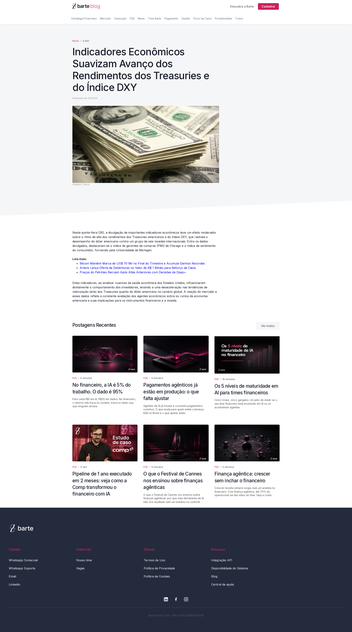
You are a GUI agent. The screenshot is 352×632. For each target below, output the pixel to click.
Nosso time (84, 560)
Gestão (186, 18)
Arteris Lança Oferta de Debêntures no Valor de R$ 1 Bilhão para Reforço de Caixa (138, 268)
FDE (132, 18)
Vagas (80, 568)
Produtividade (223, 18)
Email (12, 576)
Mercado (105, 18)
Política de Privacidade (159, 568)
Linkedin (14, 584)
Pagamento (171, 18)
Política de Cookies (157, 576)
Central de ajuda (222, 584)
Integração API (221, 560)
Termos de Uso (154, 560)
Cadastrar (268, 6)
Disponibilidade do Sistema (229, 568)
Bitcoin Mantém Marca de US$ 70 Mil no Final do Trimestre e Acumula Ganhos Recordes (142, 263)
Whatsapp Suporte (22, 568)
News (141, 18)
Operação (120, 18)
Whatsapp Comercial (23, 560)
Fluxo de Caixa (202, 18)
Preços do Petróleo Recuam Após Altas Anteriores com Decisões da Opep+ (133, 272)
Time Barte (154, 18)
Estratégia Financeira (84, 18)
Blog (214, 576)
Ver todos (267, 326)
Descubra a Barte (242, 6)
